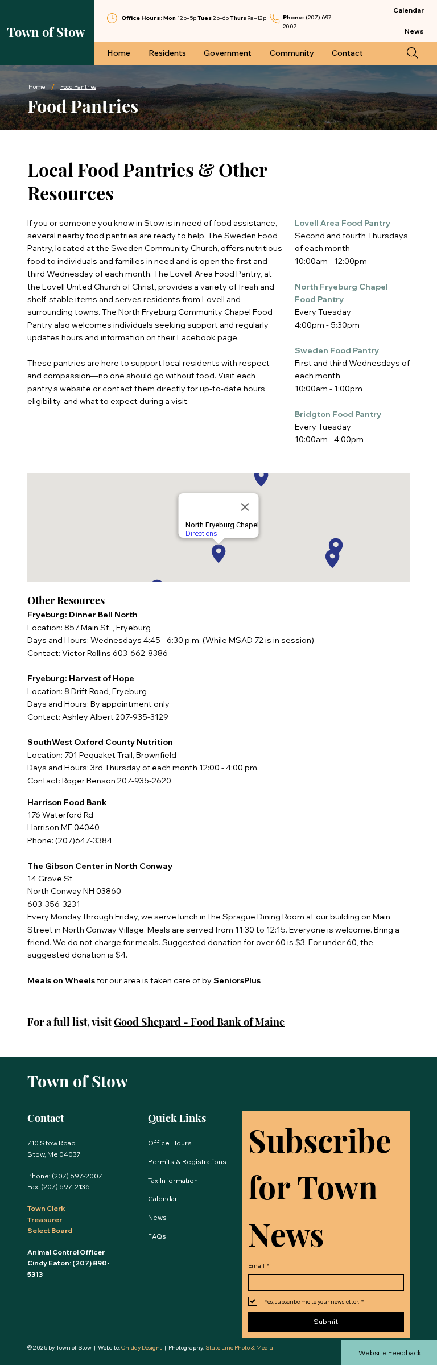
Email (258, 1266)
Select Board (49, 1230)
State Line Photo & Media (239, 1347)
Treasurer (44, 1219)
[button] (412, 53)
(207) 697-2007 (77, 1176)
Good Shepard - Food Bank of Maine (199, 1022)
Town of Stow (46, 31)
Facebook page (207, 337)
